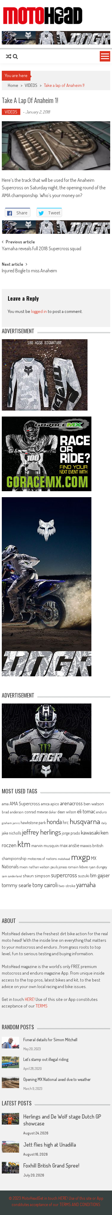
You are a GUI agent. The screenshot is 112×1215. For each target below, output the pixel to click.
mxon (23, 866)
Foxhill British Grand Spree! (51, 1165)
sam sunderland (12, 876)
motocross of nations (42, 858)
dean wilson (66, 811)
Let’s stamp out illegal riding (45, 1059)
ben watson (94, 803)
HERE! (30, 999)
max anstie (69, 845)
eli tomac (86, 811)
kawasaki (90, 832)
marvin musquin (45, 845)
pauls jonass (58, 866)
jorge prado (71, 832)
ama (5, 803)
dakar (52, 812)
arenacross (71, 803)
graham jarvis (11, 823)
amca (45, 803)
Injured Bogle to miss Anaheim (29, 271)
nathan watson (39, 867)
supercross (64, 875)
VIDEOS (31, 85)
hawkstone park (33, 822)
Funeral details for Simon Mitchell (50, 1039)
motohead (64, 859)
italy (104, 823)
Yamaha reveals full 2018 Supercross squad (41, 249)
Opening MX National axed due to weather (57, 1079)
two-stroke (67, 885)
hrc (66, 822)
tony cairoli (45, 885)
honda (54, 822)
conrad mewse (36, 811)
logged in (39, 311)
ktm (23, 843)
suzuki (83, 875)
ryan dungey (98, 866)
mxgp (80, 856)
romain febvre (78, 866)
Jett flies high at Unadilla (49, 1144)
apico (54, 803)
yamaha (86, 884)
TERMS (41, 1006)
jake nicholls (11, 832)
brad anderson (13, 812)
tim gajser (100, 875)
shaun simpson (36, 875)
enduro (101, 812)
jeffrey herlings (41, 831)
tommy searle (16, 884)
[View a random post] (8, 56)
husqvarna (85, 821)
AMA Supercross (25, 803)
